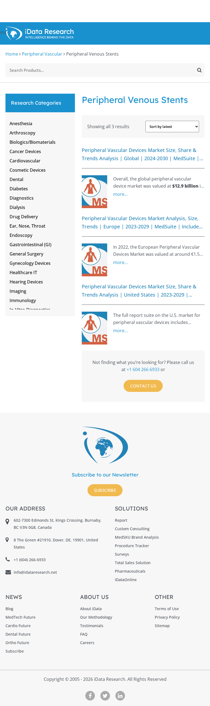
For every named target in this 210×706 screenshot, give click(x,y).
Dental (16, 179)
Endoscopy (21, 235)
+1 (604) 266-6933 (30, 559)
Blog (9, 608)
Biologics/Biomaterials (33, 142)
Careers (87, 642)
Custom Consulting (132, 528)
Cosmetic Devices (28, 170)
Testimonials (91, 625)
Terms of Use (167, 608)
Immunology (23, 300)
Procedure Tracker (132, 545)
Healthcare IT (23, 272)
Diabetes (19, 189)
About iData (91, 608)
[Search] (199, 70)
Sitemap (162, 625)
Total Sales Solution (133, 562)
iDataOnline (126, 579)
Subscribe (105, 490)
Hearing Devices (26, 282)
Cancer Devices (25, 151)
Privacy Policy (167, 617)
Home (11, 54)
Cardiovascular (25, 161)
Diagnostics (22, 198)
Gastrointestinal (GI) (30, 245)
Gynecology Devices (30, 263)
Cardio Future (18, 625)
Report (121, 520)
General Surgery (26, 254)
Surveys (122, 554)
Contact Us (143, 386)
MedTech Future (20, 617)
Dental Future (18, 634)
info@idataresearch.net (35, 572)
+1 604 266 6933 (144, 369)
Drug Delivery (24, 217)
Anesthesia (21, 123)
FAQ (84, 634)
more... (120, 194)
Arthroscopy (22, 133)
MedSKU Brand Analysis (137, 537)
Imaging (18, 291)
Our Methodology (96, 617)
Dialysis (17, 207)
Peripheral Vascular (42, 54)
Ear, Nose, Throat (27, 226)
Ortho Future (17, 642)
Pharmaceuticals (130, 571)
